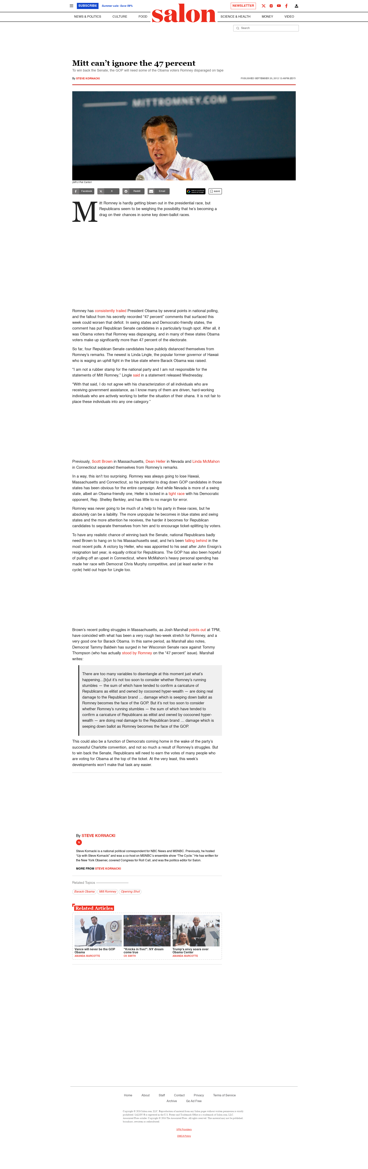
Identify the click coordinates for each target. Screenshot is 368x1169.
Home (128, 1095)
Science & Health (236, 16)
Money (267, 16)
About (145, 1095)
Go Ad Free (194, 1101)
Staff (162, 1095)
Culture (120, 16)
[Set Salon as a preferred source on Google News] (196, 191)
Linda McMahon (206, 462)
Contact (179, 1095)
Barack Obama (84, 891)
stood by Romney (137, 653)
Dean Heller (156, 462)
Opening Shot (130, 891)
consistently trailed (110, 311)
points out (197, 630)
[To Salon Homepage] (184, 13)
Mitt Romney (107, 891)
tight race (177, 494)
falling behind (196, 541)
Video (289, 16)
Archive (172, 1101)
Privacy (199, 1095)
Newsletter (243, 5)
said (136, 375)
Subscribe (87, 5)
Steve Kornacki (88, 78)
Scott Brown (102, 462)
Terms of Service (224, 1095)
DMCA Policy (184, 1136)
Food (143, 16)
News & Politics (87, 16)
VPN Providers (184, 1130)
